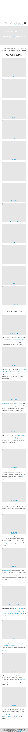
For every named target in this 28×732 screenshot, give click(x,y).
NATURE (14, 533)
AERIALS (14, 138)
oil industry (20, 435)
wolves (3, 373)
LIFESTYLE (14, 467)
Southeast (15, 645)
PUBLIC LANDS (14, 604)
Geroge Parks (22, 679)
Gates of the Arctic (13, 609)
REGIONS (14, 638)
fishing (7, 477)
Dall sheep (14, 371)
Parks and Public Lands (18, 608)
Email (19, 731)
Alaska (7, 509)
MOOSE (14, 159)
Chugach (17, 509)
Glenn (7, 681)
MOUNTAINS (14, 501)
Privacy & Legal (22, 730)
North (23, 643)
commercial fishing (7, 437)
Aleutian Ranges (12, 509)
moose (10, 371)
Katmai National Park (9, 611)
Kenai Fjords (23, 611)
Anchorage (7, 714)
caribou (6, 373)
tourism (23, 435)
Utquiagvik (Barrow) (9, 716)
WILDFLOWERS (14, 263)
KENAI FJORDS (14, 221)
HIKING (14, 242)
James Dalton (13, 681)
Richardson (4, 681)
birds (9, 373)
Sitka (4, 716)
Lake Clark (9, 613)
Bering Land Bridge (17, 611)
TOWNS (14, 706)
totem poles (15, 477)
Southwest (21, 645)
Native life (11, 477)
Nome (16, 716)
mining (14, 437)
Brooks (4, 509)
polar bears (21, 369)
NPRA (14, 283)
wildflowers (17, 542)
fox (4, 371)
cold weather (20, 477)
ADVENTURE (14, 333)
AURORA (14, 97)
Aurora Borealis (6, 403)
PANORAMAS (14, 567)
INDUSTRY (14, 431)
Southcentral (10, 645)
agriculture (23, 437)
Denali (13, 511)
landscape (4, 542)
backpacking (15, 339)
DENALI (14, 117)
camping (11, 339)
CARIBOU (14, 180)
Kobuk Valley (4, 613)
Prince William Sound (16, 648)
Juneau (3, 714)
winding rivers (9, 542)
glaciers (3, 543)
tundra (13, 542)
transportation (4, 438)
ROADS (14, 672)
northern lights (18, 403)
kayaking (20, 339)
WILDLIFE (14, 366)
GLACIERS (14, 200)
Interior (6, 645)
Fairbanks (11, 714)
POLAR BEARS (14, 304)
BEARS (14, 76)
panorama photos (6, 570)
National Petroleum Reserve (17, 613)
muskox (7, 371)
